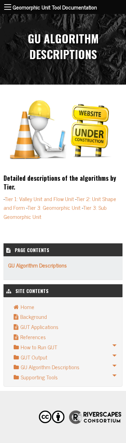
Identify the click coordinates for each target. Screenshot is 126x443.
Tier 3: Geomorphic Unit (53, 207)
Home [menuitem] (27, 306)
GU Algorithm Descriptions (37, 265)
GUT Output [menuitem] (34, 357)
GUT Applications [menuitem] (39, 326)
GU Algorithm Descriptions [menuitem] (50, 366)
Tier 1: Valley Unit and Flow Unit (39, 198)
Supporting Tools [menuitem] (39, 376)
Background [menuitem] (33, 316)
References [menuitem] (33, 336)
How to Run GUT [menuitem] (39, 346)
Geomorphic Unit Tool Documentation (55, 7)
